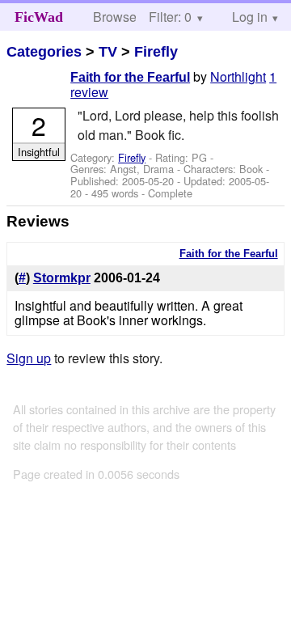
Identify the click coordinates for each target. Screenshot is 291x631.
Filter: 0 (170, 16)
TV (108, 52)
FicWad (39, 17)
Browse (115, 16)
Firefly (156, 52)
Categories (44, 52)
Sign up (28, 358)
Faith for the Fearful (130, 77)
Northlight (238, 76)
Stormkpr (62, 278)
